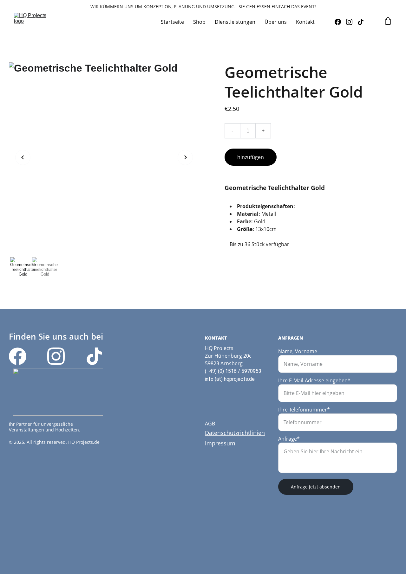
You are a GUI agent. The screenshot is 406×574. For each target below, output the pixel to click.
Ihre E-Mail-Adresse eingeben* (314, 380)
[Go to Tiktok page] (360, 22)
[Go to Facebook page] (340, 22)
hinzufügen (250, 157)
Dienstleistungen (235, 21)
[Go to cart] (388, 22)
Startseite (172, 21)
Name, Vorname (297, 351)
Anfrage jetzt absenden (316, 487)
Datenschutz (221, 433)
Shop (199, 21)
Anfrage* (289, 438)
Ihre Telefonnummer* (304, 409)
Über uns (276, 21)
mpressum (220, 443)
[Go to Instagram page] (351, 22)
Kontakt (305, 21)
